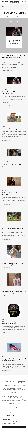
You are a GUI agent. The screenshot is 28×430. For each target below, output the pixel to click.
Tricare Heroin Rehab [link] (14, 414)
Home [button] (14, 410)
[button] (3, 7)
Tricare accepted (12, 390)
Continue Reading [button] (14, 45)
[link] (14, 13)
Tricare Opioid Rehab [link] (14, 415)
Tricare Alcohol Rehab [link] (14, 412)
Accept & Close (14, 426)
